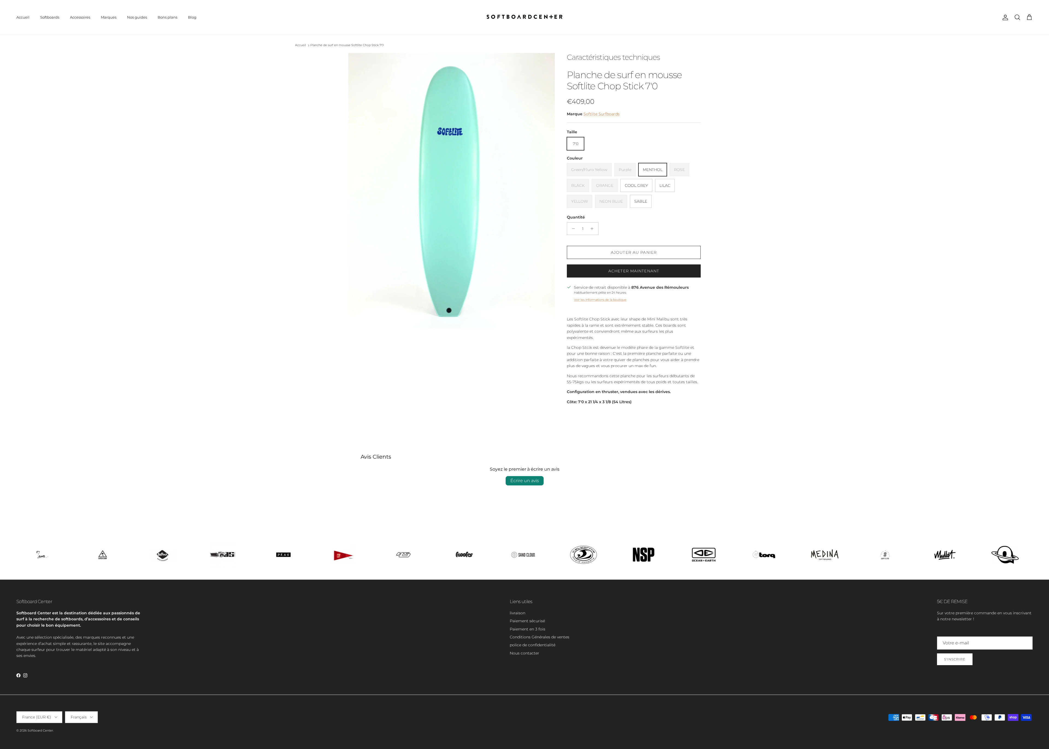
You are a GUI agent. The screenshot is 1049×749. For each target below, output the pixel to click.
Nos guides (137, 17)
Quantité (576, 217)
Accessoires (80, 17)
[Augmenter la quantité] (593, 229)
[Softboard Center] (524, 17)
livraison (517, 613)
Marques (108, 17)
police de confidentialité (532, 644)
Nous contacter (524, 653)
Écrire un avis (524, 480)
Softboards (49, 17)
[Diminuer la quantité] (572, 229)
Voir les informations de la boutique (600, 300)
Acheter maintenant (633, 271)
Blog (192, 17)
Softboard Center (40, 730)
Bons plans (167, 17)
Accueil (23, 17)
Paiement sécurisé (527, 620)
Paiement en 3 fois (527, 629)
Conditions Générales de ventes (539, 637)
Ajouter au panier (634, 252)
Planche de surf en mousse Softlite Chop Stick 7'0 (347, 45)
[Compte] (1004, 17)
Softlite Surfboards (602, 113)
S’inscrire (954, 659)
